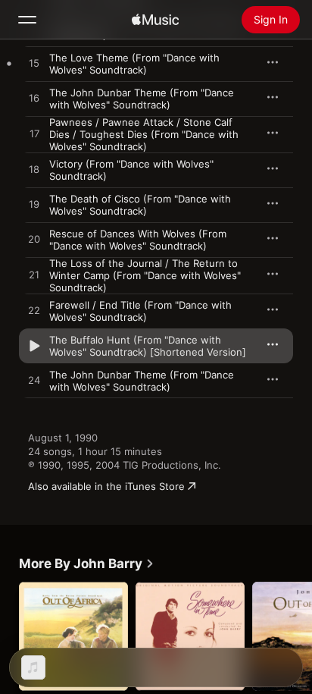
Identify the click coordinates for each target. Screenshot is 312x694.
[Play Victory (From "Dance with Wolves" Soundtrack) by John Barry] (34, 170)
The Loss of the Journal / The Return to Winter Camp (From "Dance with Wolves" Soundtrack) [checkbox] (145, 275)
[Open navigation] (27, 19)
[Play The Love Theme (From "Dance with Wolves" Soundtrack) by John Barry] (34, 64)
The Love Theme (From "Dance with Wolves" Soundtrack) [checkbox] (134, 64)
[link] (86, 563)
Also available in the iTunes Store (106, 486)
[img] (155, 20)
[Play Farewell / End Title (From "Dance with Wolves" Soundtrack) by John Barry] (34, 311)
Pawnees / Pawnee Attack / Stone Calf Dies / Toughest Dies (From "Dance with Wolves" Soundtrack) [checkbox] (144, 134)
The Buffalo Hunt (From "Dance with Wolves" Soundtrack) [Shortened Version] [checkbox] (147, 346)
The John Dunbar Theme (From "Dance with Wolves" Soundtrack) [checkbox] (141, 98)
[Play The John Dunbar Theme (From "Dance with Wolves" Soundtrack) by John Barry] (34, 98)
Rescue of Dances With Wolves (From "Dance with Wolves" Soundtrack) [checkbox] (137, 240)
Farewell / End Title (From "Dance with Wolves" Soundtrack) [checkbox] (140, 311)
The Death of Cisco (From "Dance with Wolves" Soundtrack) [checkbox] (140, 205)
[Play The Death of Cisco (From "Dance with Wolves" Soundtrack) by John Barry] (34, 205)
